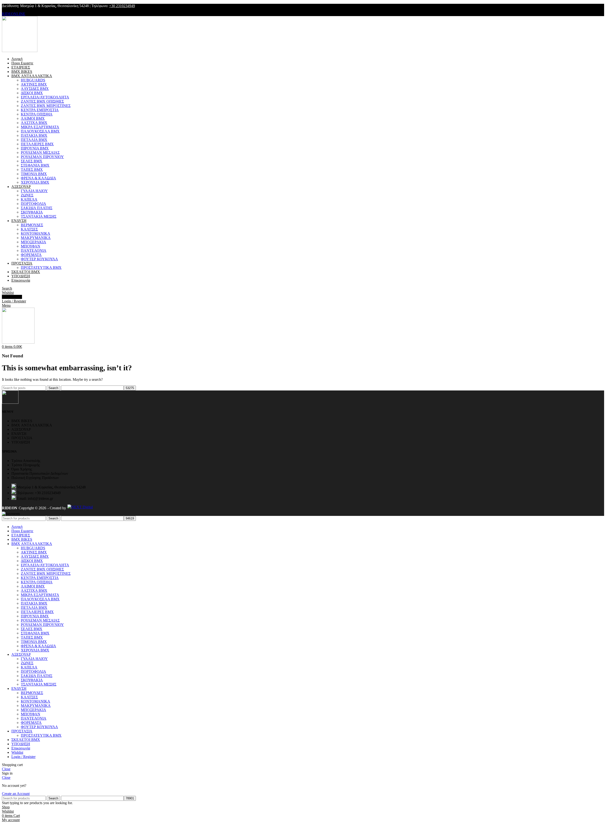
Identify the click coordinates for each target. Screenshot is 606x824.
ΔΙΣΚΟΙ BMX (32, 93)
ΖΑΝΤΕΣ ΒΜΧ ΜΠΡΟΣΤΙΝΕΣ (46, 106)
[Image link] (10, 402)
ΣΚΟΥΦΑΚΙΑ (32, 212)
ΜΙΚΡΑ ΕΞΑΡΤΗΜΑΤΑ (40, 127)
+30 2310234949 (122, 6)
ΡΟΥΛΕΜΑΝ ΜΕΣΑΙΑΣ (40, 153)
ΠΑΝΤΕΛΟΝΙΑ (33, 250)
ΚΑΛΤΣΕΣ (29, 229)
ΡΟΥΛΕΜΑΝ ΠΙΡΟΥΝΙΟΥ (42, 157)
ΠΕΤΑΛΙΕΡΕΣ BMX (37, 144)
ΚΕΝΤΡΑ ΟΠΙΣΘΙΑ (37, 114)
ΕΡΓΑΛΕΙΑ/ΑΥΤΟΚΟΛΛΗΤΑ (45, 97)
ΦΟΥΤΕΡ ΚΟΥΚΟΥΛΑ (39, 259)
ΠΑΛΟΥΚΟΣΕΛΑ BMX (40, 131)
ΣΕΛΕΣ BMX (31, 161)
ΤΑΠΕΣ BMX (32, 170)
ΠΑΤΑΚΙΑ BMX (34, 135)
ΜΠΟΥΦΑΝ (30, 246)
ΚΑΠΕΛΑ (29, 199)
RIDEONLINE (13, 14)
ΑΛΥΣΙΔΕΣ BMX (35, 89)
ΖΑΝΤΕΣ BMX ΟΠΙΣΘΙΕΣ (42, 101)
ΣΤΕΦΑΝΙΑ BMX (35, 165)
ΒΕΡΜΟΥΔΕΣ (32, 225)
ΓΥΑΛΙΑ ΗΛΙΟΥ (34, 191)
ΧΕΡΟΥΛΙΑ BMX (35, 182)
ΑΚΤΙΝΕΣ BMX (34, 84)
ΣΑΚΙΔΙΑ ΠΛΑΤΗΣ (36, 208)
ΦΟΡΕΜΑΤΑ (31, 255)
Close (6, 769)
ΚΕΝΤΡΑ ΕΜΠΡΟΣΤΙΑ (40, 110)
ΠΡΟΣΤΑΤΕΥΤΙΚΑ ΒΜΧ (41, 268)
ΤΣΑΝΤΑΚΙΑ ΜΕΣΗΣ (38, 216)
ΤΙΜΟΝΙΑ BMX (34, 174)
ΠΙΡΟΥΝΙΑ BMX (35, 148)
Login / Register (23, 757)
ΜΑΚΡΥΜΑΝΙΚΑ (36, 238)
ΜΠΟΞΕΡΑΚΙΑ (33, 242)
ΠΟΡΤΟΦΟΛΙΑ (33, 204)
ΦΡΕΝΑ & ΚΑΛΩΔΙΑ (38, 178)
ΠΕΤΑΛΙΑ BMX (34, 140)
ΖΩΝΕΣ (27, 195)
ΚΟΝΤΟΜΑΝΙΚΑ (35, 233)
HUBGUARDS (33, 80)
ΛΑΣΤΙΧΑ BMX (34, 123)
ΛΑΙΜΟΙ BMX (33, 118)
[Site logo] (19, 51)
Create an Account (16, 794)
